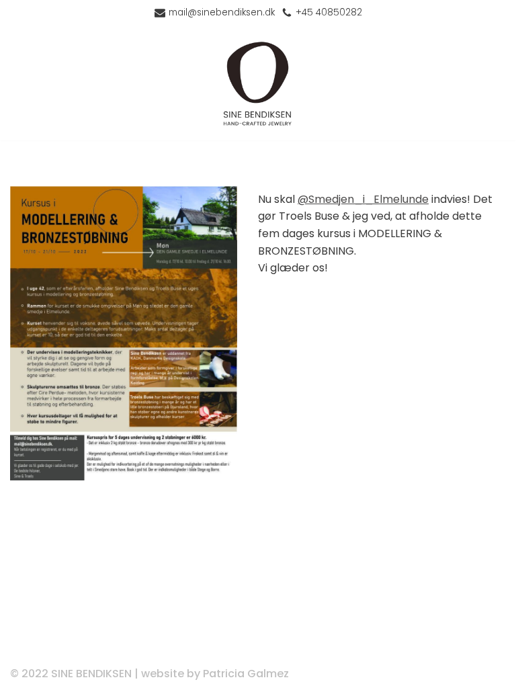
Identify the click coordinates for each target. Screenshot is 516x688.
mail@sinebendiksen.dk (222, 12)
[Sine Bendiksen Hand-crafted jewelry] (258, 83)
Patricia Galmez (246, 673)
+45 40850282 (329, 12)
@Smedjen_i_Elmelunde (363, 199)
